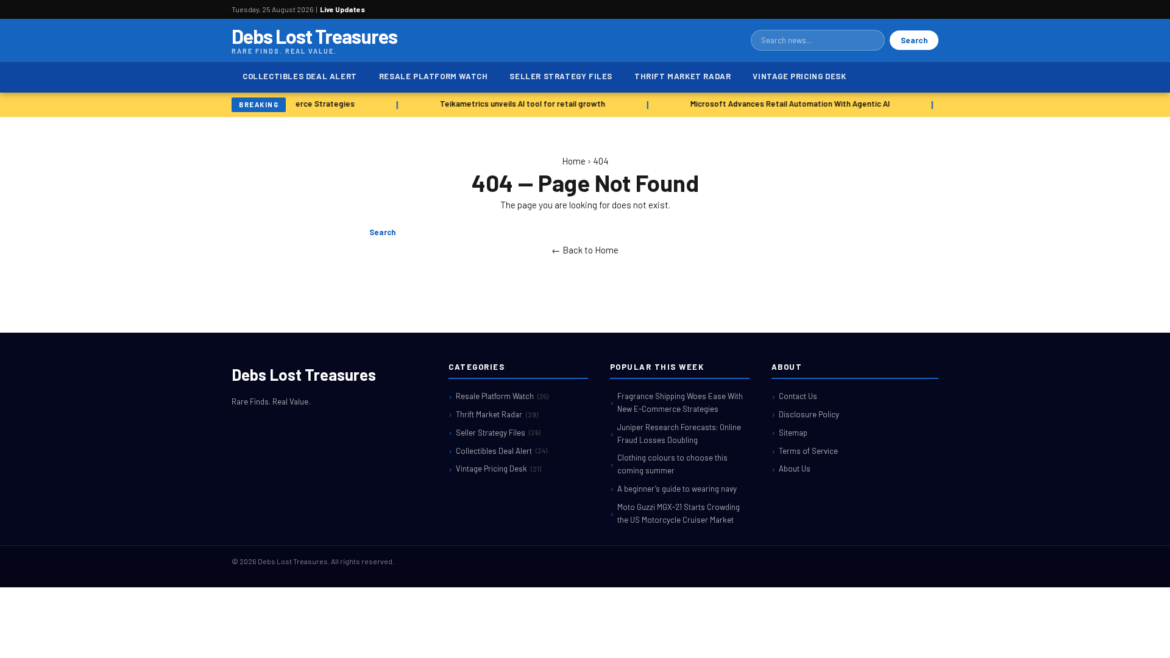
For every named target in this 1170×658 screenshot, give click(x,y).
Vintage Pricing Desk (799, 76)
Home (574, 160)
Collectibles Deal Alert (300, 76)
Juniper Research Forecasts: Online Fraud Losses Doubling (679, 433)
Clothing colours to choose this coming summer (672, 464)
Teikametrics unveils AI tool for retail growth (520, 103)
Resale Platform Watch (433, 76)
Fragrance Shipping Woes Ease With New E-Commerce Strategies (680, 402)
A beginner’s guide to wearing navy (677, 489)
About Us (794, 468)
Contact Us (798, 396)
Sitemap (793, 432)
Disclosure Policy (809, 414)
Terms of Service (808, 451)
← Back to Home (585, 249)
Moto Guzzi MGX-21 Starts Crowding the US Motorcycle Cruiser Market (678, 513)
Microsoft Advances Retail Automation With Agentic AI (787, 103)
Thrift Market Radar (682, 76)
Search (914, 40)
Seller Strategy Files (560, 76)
